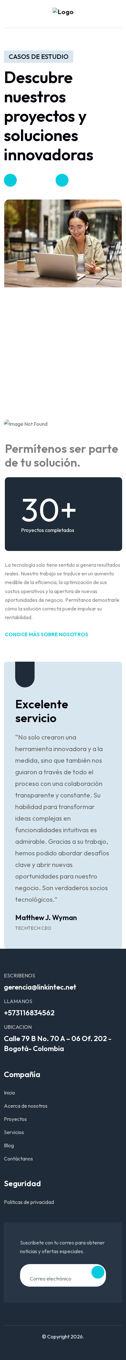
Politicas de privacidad (29, 1202)
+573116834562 (29, 1012)
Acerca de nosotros (25, 1106)
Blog (9, 1145)
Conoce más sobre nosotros (47, 634)
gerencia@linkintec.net (40, 987)
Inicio (9, 1092)
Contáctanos (18, 1158)
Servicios (14, 1132)
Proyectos (15, 1119)
